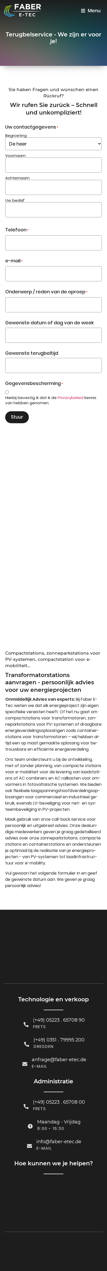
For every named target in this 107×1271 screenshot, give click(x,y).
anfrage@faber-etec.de (59, 1060)
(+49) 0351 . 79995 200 (59, 1040)
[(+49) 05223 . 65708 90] (26, 1024)
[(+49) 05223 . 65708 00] (26, 1106)
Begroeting (16, 135)
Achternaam (17, 177)
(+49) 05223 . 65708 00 (59, 1102)
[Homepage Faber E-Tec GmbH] (23, 10)
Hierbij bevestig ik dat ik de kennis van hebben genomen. (50, 400)
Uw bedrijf (15, 200)
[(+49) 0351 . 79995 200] (26, 1044)
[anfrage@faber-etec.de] (24, 1063)
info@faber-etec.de (58, 1141)
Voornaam (15, 155)
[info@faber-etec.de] (29, 1145)
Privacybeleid (70, 397)
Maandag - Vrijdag (59, 1122)
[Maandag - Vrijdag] (30, 1126)
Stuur (17, 417)
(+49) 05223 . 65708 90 (59, 1020)
